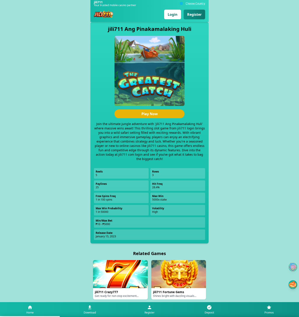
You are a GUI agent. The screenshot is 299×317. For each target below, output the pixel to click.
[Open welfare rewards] (292, 284)
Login (173, 14)
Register (194, 14)
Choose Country (195, 3)
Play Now (149, 113)
